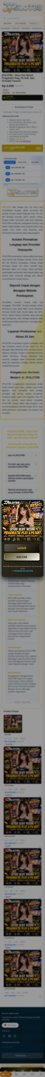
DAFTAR (22, 556)
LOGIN (22, 547)
